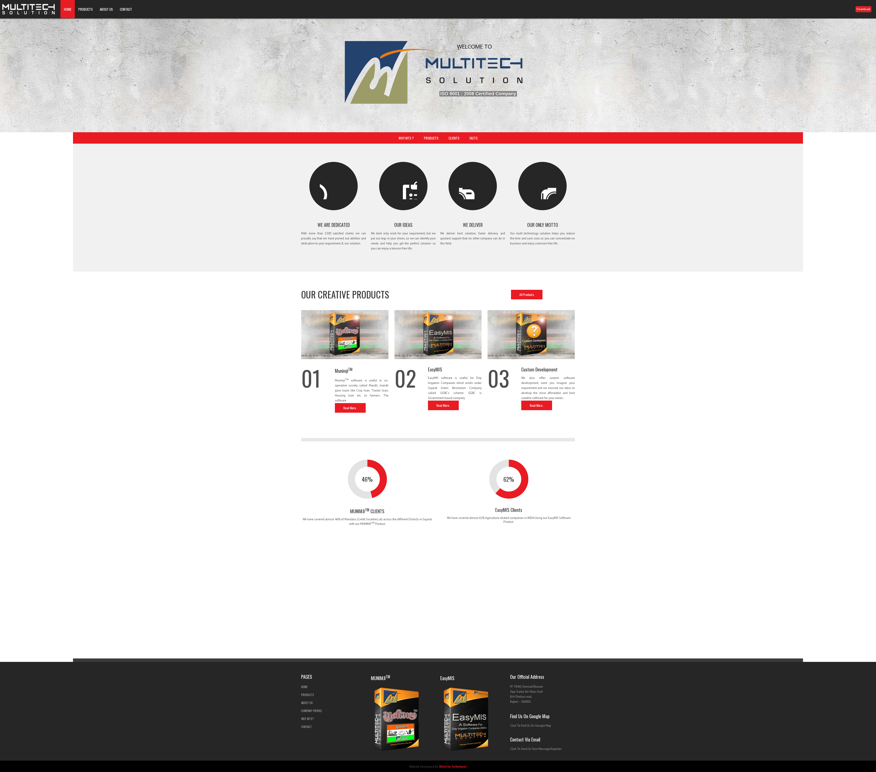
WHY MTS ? (406, 137)
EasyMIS (435, 369)
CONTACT (126, 9)
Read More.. (350, 407)
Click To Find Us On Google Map (530, 726)
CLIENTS (453, 137)
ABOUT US (106, 9)
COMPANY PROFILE (311, 710)
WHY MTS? (307, 718)
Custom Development (539, 369)
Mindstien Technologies (453, 766)
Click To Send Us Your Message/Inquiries (536, 749)
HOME (67, 9)
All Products (526, 294)
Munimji (343, 370)
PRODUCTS (85, 9)
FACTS (473, 137)
